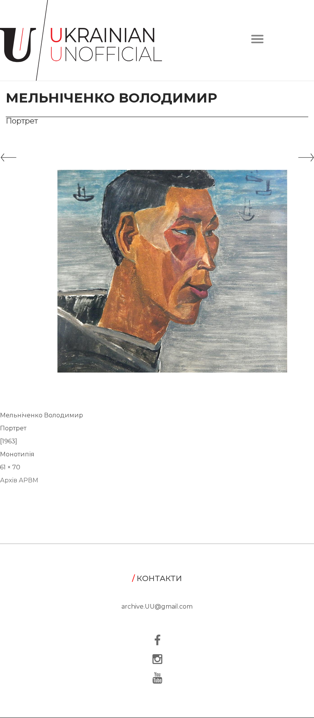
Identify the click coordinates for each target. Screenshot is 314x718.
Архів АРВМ (19, 480)
